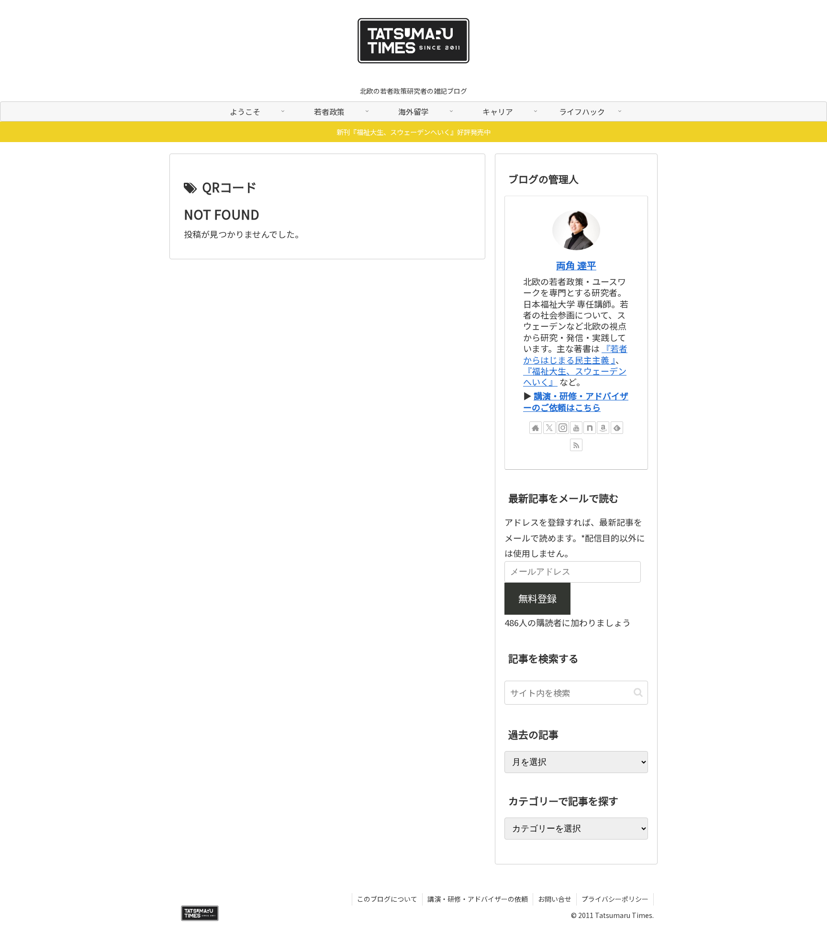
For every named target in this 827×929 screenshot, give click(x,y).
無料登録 (537, 598)
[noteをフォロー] (589, 427)
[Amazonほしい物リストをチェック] (603, 427)
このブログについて (387, 899)
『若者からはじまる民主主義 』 (575, 353)
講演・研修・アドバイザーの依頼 (477, 899)
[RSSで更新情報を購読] (576, 445)
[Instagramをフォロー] (563, 427)
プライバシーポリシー (614, 899)
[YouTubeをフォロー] (576, 427)
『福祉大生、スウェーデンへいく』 (574, 376)
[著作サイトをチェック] (535, 427)
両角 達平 (576, 265)
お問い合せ (554, 899)
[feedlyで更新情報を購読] (617, 427)
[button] (638, 692)
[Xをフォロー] (549, 427)
